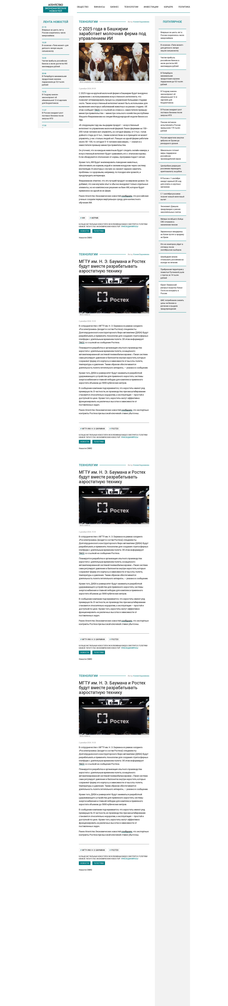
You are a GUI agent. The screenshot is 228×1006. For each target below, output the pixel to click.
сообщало (126, 196)
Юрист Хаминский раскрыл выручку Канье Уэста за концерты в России (171, 289)
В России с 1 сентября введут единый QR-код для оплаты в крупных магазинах (171, 182)
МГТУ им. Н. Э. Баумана (93, 429)
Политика (184, 7)
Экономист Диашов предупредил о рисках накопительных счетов (171, 209)
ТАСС (97, 110)
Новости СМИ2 (85, 238)
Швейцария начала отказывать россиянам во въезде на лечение (172, 260)
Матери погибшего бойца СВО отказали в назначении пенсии (172, 222)
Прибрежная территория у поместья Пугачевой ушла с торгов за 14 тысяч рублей (172, 273)
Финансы (99, 7)
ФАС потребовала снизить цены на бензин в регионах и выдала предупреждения (172, 304)
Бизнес (114, 7)
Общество (82, 7)
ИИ (83, 218)
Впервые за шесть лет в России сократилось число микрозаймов (172, 35)
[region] (55, 78)
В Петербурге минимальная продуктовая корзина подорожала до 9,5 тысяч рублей (172, 79)
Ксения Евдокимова (141, 22)
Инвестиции (151, 7)
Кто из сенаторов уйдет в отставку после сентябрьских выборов (172, 247)
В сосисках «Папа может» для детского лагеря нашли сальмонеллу (172, 48)
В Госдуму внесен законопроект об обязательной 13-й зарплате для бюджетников (169, 97)
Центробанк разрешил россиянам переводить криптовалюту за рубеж (171, 169)
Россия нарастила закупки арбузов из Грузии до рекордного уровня (172, 141)
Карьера (168, 7)
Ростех (114, 429)
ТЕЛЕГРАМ (99, 231)
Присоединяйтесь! (129, 226)
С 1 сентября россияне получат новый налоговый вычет (172, 197)
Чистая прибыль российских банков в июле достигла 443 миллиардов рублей (170, 61)
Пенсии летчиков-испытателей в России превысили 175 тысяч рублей (170, 126)
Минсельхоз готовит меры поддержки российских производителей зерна (171, 154)
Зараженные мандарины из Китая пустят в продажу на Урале (172, 234)
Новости (84, 231)
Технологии (131, 7)
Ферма (94, 218)
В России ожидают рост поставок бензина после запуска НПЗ (171, 112)
